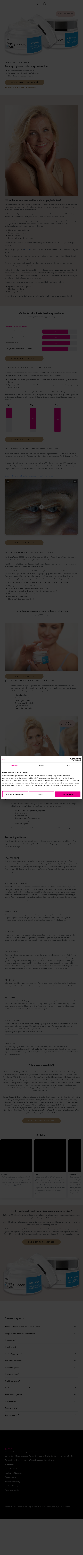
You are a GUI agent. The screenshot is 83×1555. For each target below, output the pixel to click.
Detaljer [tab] (41, 765)
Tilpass (40, 794)
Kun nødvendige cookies (15, 794)
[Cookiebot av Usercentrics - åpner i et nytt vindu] (72, 759)
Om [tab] (68, 765)
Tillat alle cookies (68, 794)
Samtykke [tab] (14, 765)
